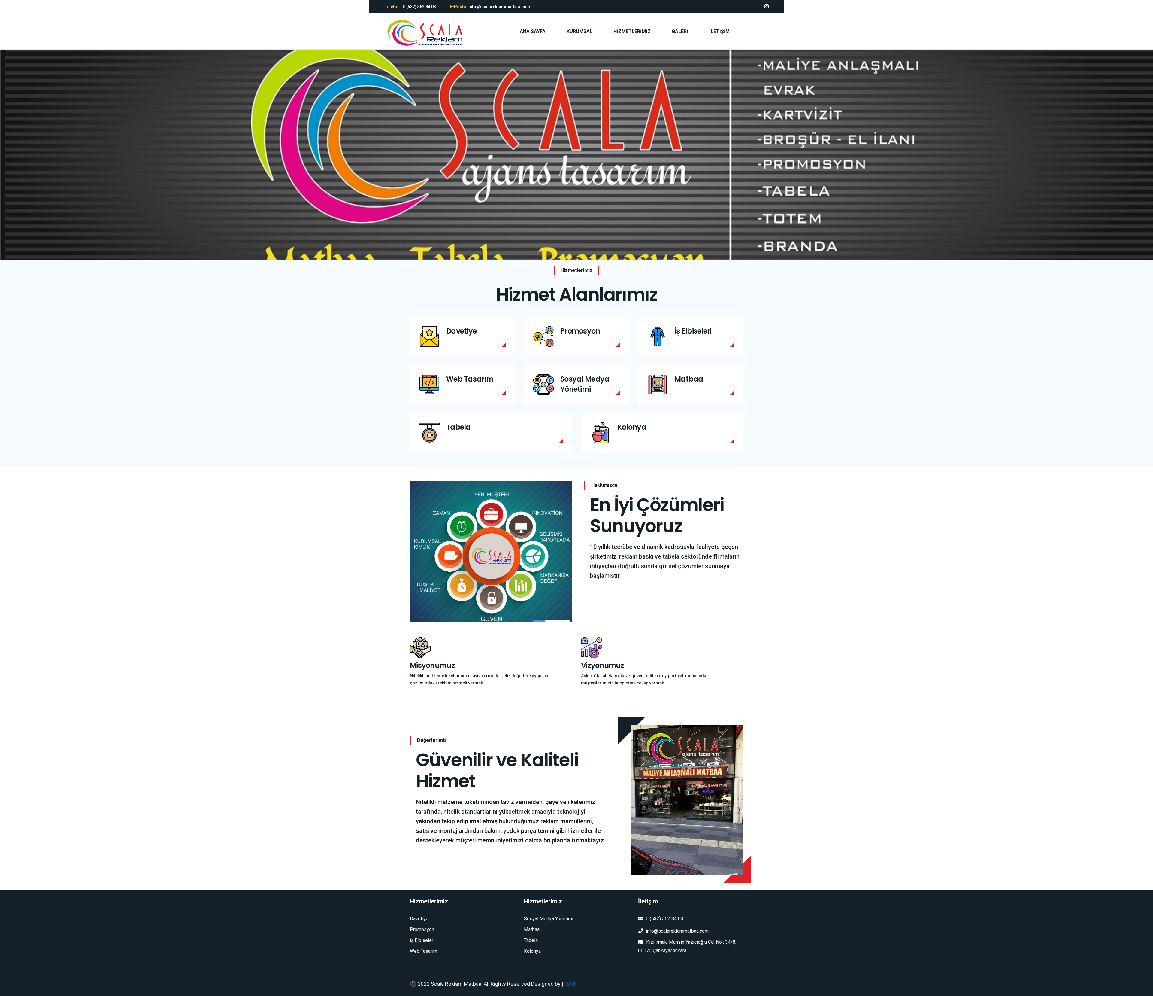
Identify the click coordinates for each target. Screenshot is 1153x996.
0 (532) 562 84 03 (664, 918)
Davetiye (461, 331)
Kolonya (631, 427)
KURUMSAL (579, 31)
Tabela (458, 427)
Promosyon (580, 331)
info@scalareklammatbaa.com (677, 931)
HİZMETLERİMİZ (632, 31)
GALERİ (680, 31)
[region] (576, 155)
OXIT (570, 984)
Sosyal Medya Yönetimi (584, 384)
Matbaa (688, 379)
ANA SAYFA (533, 31)
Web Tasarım (469, 379)
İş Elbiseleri (693, 331)
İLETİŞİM (719, 31)
